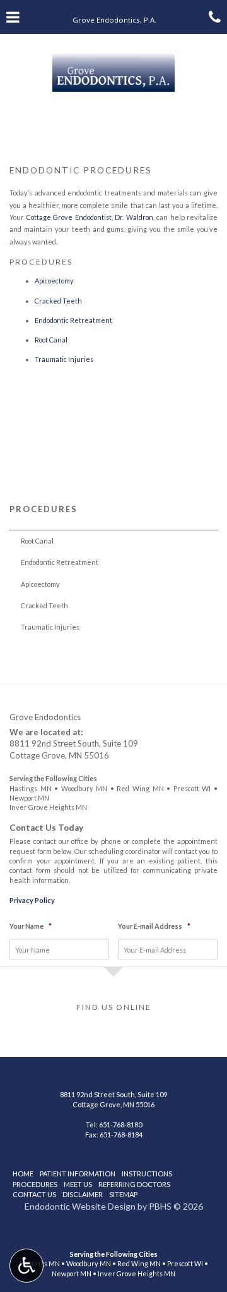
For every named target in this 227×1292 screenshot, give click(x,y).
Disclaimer (82, 1194)
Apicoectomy (54, 280)
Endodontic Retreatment (73, 320)
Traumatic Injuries (64, 359)
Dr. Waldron (134, 217)
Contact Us (34, 1194)
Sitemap (123, 1194)
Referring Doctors (134, 1184)
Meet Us (78, 1184)
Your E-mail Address (154, 926)
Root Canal (51, 340)
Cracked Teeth (58, 301)
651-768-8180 (120, 1124)
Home (23, 1173)
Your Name (30, 926)
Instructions (147, 1173)
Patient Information (77, 1173)
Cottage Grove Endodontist (69, 217)
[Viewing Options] (26, 1266)
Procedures (43, 509)
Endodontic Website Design (80, 1206)
